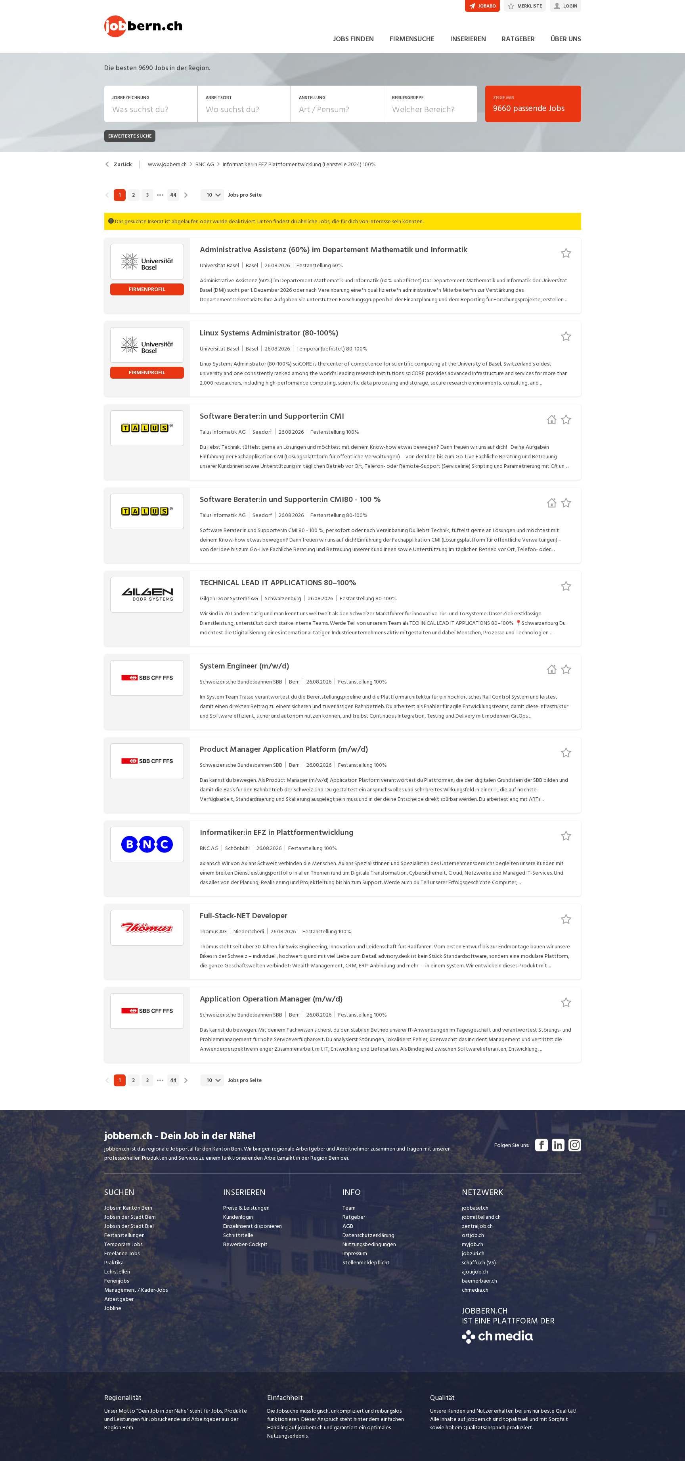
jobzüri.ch (473, 1253)
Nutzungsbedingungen (369, 1244)
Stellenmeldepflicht (366, 1262)
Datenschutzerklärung (368, 1235)
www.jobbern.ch (167, 164)
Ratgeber (353, 1217)
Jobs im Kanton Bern (128, 1207)
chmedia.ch (475, 1289)
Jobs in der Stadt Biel (129, 1226)
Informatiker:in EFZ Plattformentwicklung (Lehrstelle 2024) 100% (299, 164)
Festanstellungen (124, 1235)
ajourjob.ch (475, 1271)
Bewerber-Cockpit (245, 1244)
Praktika (114, 1262)
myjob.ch (472, 1244)
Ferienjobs (116, 1280)
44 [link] (173, 195)
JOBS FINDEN (353, 39)
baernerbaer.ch (479, 1280)
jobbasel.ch (475, 1207)
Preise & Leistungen (246, 1207)
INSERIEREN (468, 39)
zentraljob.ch (477, 1226)
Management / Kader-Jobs (136, 1289)
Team (349, 1207)
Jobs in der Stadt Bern (130, 1217)
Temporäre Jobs (123, 1244)
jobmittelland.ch (481, 1217)
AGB (347, 1226)
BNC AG (204, 164)
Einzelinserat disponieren (252, 1226)
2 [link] (133, 195)
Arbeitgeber (119, 1299)
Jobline (112, 1308)
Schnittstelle (238, 1235)
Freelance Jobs (122, 1253)
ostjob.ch (473, 1235)
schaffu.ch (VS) (479, 1262)
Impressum (354, 1253)
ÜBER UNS (566, 39)
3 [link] (147, 195)
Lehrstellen (117, 1271)
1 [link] (120, 195)
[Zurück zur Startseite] (497, 1341)
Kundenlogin (238, 1217)
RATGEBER (518, 39)
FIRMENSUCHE (412, 39)
